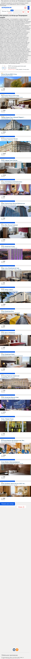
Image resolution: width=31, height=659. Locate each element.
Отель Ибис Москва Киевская (9, 225)
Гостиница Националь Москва (9, 139)
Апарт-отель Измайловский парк (10, 268)
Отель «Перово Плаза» (7, 419)
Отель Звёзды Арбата (7, 289)
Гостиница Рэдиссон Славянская (10, 376)
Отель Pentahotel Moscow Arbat (10, 397)
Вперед (20, 507)
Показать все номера (7, 504)
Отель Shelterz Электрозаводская (10, 462)
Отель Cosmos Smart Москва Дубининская (13, 203)
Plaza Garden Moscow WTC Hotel (10, 96)
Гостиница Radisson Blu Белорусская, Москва (13, 440)
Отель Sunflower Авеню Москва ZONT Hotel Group (15, 483)
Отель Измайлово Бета (7, 311)
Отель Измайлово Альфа (8, 246)
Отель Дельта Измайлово (8, 333)
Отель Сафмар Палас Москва (9, 160)
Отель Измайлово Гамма (7, 354)
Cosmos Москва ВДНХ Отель (9, 74)
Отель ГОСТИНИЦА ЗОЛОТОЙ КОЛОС (11, 182)
